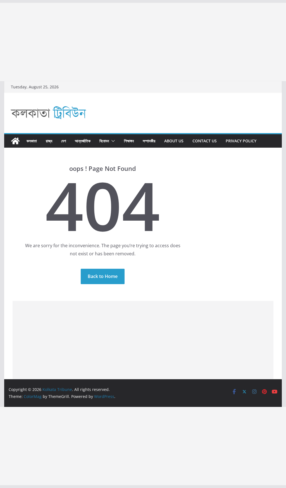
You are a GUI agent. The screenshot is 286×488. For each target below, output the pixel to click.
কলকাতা (32, 140)
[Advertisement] (143, 42)
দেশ (63, 140)
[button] (112, 141)
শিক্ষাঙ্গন (129, 140)
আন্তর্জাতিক (82, 140)
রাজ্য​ (49, 140)
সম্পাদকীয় (149, 140)
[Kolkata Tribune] (15, 141)
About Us (173, 140)
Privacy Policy (241, 140)
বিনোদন (104, 140)
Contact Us (204, 140)
